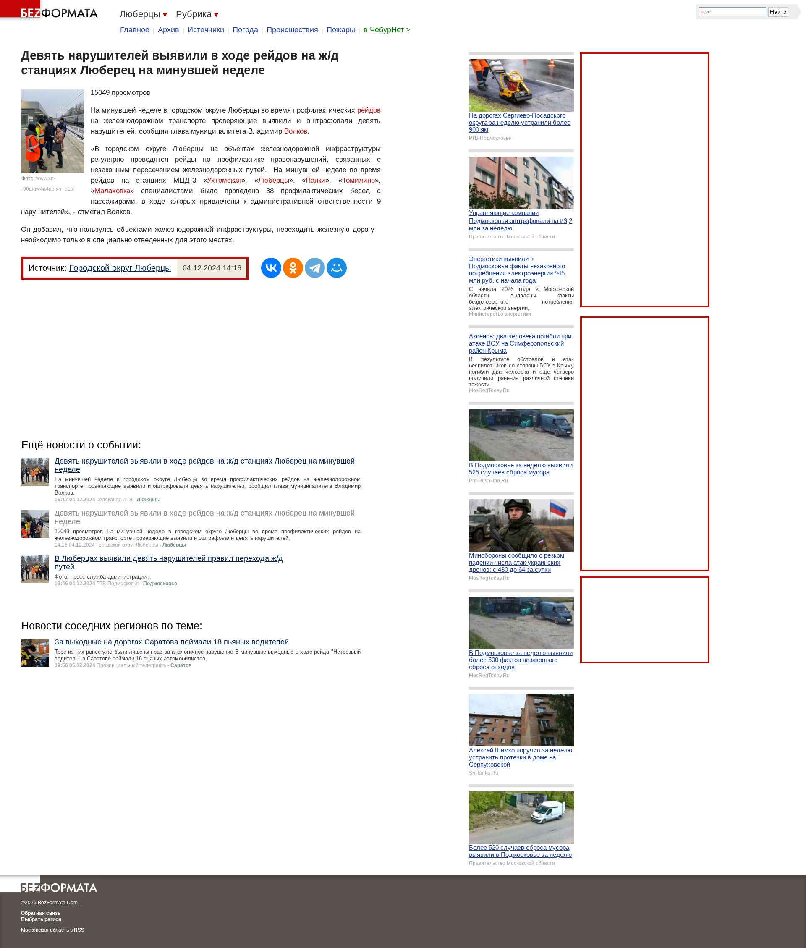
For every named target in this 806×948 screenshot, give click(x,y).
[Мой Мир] (337, 268)
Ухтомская (224, 180)
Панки (315, 180)
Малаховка (112, 191)
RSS (79, 930)
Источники (206, 30)
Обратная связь (40, 913)
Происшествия (292, 30)
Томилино (358, 180)
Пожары (341, 30)
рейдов (369, 110)
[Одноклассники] (293, 268)
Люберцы (273, 180)
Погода (245, 30)
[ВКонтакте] (271, 268)
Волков (295, 131)
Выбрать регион (41, 919)
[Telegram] (315, 268)
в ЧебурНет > (387, 30)
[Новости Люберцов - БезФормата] (50, 10)
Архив (168, 30)
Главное (134, 30)
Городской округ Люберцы (120, 267)
